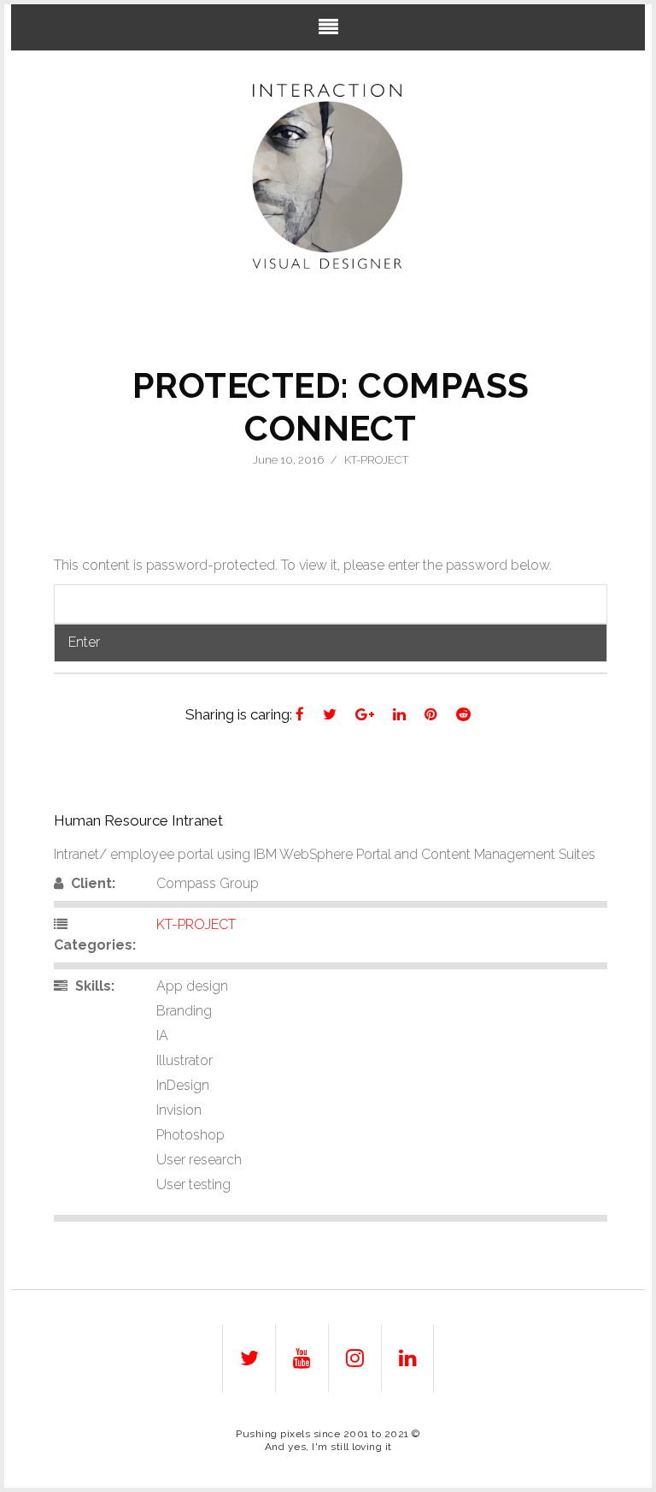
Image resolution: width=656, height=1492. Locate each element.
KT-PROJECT (376, 459)
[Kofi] (328, 176)
